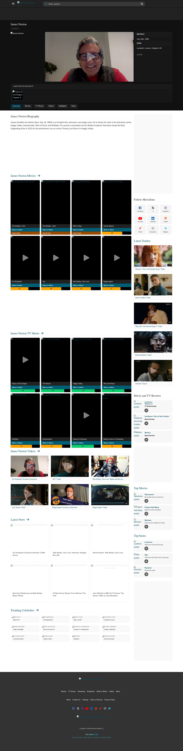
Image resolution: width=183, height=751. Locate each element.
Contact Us (76, 700)
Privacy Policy (109, 700)
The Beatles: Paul (18, 226)
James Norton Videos (23, 451)
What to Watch (102, 691)
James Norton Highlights (23, 86)
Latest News (18, 519)
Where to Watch (17, 230)
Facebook (140, 211)
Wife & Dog (77, 226)
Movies (63, 691)
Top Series (140, 536)
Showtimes (91, 691)
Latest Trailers (142, 241)
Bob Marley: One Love (81, 281)
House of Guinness (80, 439)
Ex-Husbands (17, 281)
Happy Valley (78, 384)
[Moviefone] (26, 3)
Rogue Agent (108, 281)
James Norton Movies (23, 176)
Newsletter (153, 232)
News (118, 691)
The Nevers (47, 384)
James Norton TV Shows (25, 333)
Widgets (165, 232)
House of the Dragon (19, 384)
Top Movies (140, 488)
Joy (44, 281)
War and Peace (109, 384)
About (68, 700)
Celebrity (15, 28)
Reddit (166, 221)
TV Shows (72, 691)
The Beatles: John (49, 226)
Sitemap (85, 700)
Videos (111, 691)
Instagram (166, 211)
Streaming (81, 691)
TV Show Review (150, 406)
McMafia (15, 439)
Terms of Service (96, 700)
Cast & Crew (16, 233)
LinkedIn (152, 221)
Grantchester (47, 439)
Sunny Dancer (109, 226)
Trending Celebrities (22, 610)
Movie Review (149, 419)
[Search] (142, 4)
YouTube (140, 221)
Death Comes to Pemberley (113, 439)
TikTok (140, 232)
